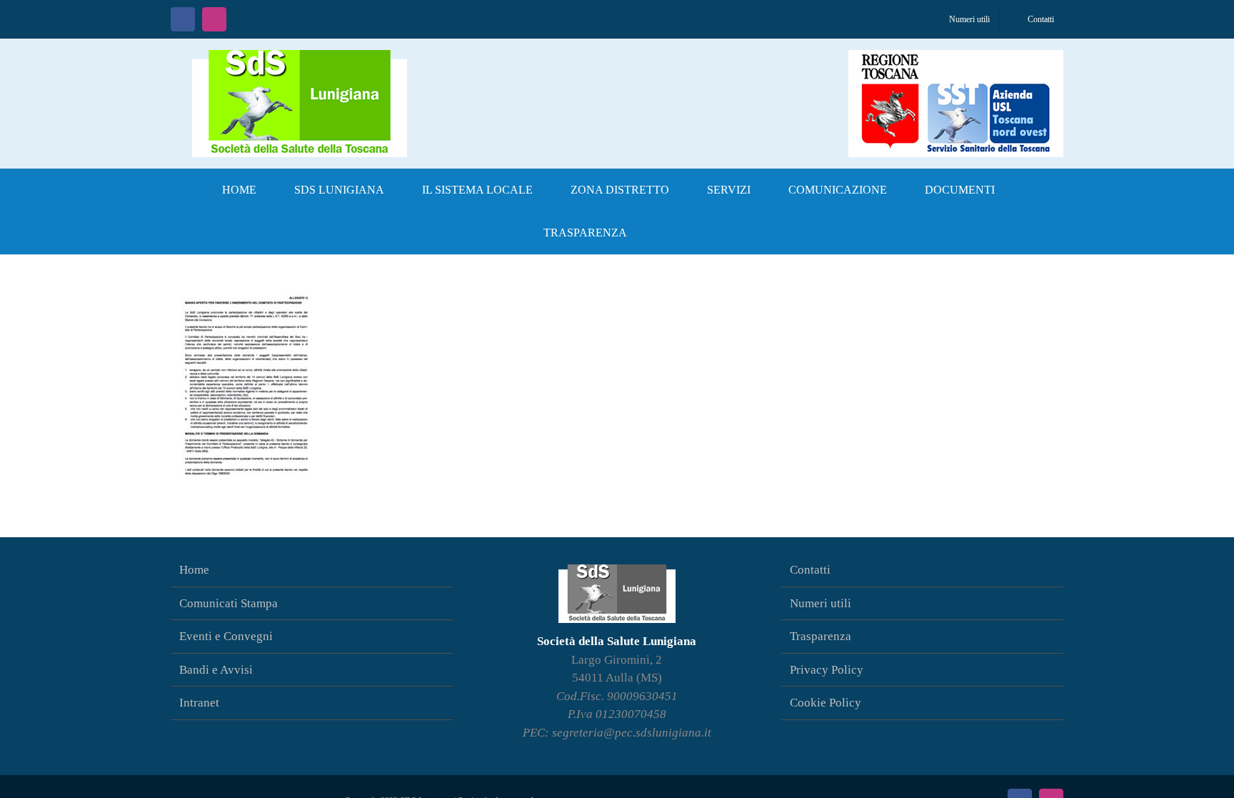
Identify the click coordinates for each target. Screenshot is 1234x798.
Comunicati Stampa (228, 603)
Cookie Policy (825, 702)
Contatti (810, 570)
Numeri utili (820, 603)
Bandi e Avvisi (216, 670)
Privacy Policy (826, 670)
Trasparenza (820, 636)
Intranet (199, 702)
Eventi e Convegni (226, 636)
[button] (669, 232)
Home (194, 570)
